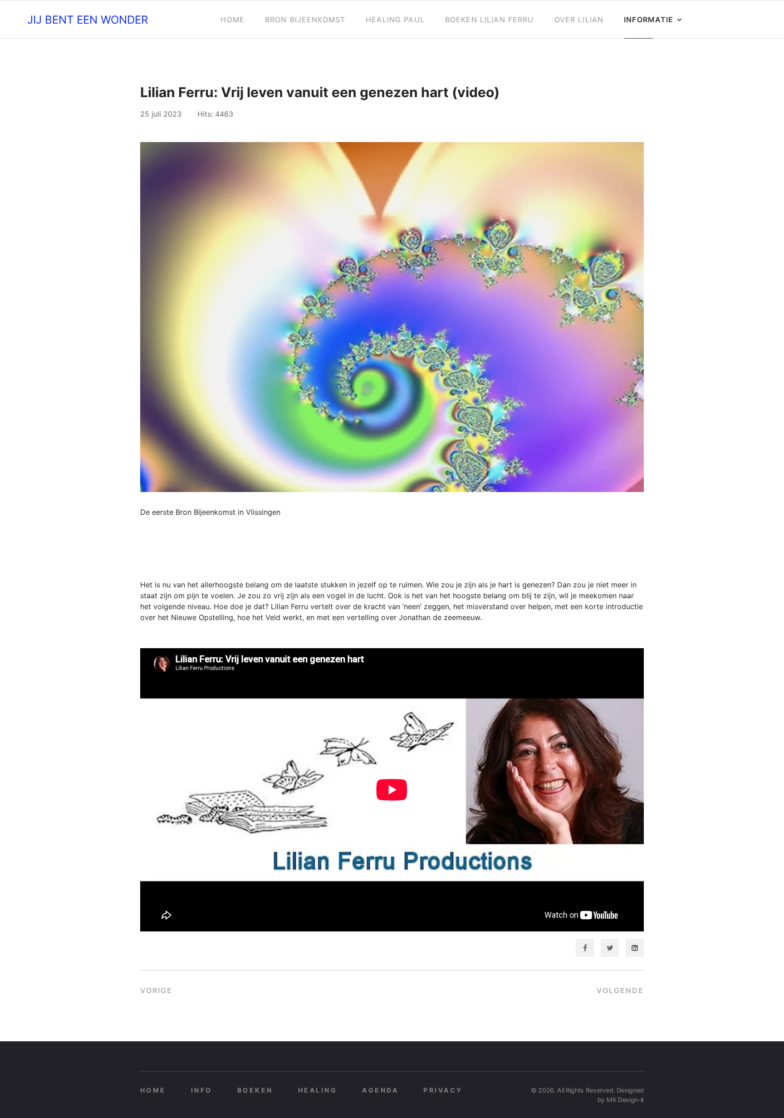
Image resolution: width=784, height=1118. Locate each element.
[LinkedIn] (635, 948)
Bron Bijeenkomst (305, 19)
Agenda (380, 1090)
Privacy (442, 1090)
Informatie (648, 19)
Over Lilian (579, 19)
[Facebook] (585, 948)
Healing (317, 1090)
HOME (153, 1090)
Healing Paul (395, 19)
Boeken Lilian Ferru (489, 19)
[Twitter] (610, 948)
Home (232, 19)
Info (201, 1090)
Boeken (255, 1090)
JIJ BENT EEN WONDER (87, 20)
